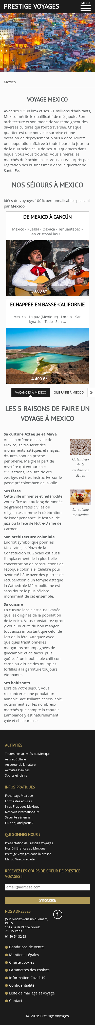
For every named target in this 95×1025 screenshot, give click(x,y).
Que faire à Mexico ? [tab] (70, 392)
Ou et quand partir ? (19, 823)
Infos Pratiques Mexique (22, 806)
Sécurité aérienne (17, 817)
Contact (15, 1000)
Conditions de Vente (26, 947)
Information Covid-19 (27, 978)
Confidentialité (21, 985)
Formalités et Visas (18, 801)
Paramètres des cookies (29, 970)
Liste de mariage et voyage (32, 993)
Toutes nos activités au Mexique (27, 754)
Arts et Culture (15, 759)
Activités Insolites (17, 770)
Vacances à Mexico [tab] (30, 392)
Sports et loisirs (16, 775)
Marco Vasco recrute (20, 859)
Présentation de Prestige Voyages (29, 843)
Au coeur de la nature (20, 764)
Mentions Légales (24, 955)
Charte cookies (21, 962)
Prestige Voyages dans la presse (28, 854)
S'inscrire (47, 900)
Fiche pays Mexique (19, 795)
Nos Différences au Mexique (25, 848)
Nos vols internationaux (22, 812)
